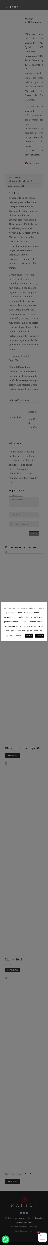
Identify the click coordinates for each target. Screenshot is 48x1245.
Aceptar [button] (29, 636)
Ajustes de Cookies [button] (14, 635)
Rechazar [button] (39, 636)
